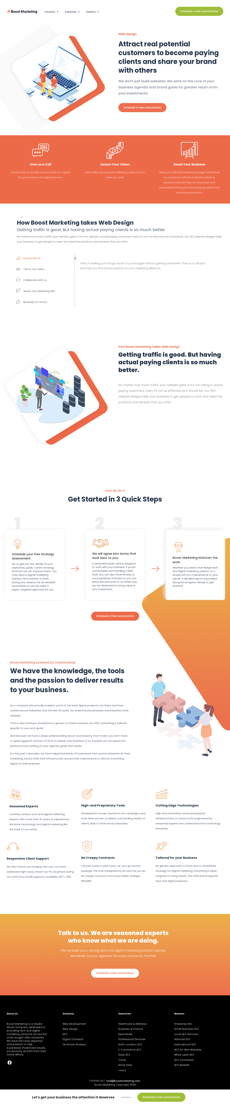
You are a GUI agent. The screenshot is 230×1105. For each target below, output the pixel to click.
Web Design (70, 1029)
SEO (65, 1034)
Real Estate (125, 1034)
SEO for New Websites (188, 1049)
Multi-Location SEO (130, 1044)
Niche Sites (125, 1065)
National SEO (182, 1039)
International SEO (185, 1044)
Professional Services (131, 1039)
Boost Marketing (104, 1084)
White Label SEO (184, 1054)
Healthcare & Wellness (132, 1024)
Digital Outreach (73, 1039)
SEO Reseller (182, 1065)
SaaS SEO (124, 1054)
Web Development (74, 1024)
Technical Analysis (74, 1044)
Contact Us (96, 1080)
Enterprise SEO (183, 1024)
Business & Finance (130, 1029)
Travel (122, 1060)
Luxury (122, 1070)
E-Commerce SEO (129, 1049)
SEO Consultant (184, 1060)
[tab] (44, 258)
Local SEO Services (186, 1034)
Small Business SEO (186, 1029)
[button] (199, 11)
